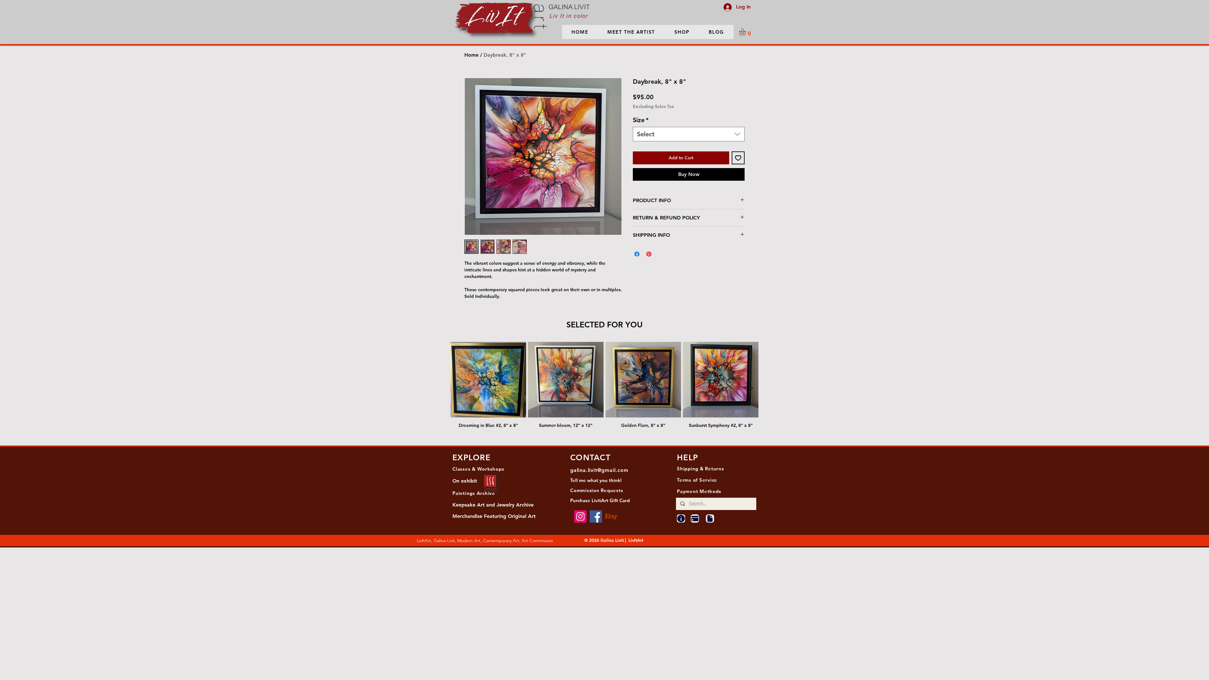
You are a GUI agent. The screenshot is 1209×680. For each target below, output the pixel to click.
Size (641, 130)
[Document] (710, 518)
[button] (746, 32)
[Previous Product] (457, 388)
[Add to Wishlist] (738, 168)
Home (471, 55)
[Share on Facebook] (637, 264)
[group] (604, 388)
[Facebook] (596, 516)
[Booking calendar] (695, 518)
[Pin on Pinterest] (649, 264)
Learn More (733, 116)
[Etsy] (611, 516)
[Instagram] (580, 516)
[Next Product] (752, 388)
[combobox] (689, 144)
